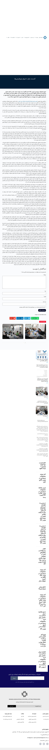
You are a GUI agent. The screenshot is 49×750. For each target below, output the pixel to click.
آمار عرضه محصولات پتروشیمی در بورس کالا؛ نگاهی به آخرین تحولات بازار (42, 575)
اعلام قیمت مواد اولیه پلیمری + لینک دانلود (42, 466)
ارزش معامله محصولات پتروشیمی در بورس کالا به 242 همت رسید (42, 492)
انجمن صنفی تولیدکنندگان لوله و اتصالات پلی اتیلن (28, 101)
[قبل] (23, 343)
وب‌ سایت (44, 301)
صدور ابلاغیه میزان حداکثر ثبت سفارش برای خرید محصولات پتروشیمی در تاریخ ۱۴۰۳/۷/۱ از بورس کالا (42, 620)
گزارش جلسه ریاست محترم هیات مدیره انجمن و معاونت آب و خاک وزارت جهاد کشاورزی (42, 380)
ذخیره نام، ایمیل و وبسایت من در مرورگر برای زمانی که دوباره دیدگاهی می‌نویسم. (32, 307)
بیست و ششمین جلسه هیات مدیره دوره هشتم (15, 337)
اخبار (22, 37)
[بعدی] (25, 343)
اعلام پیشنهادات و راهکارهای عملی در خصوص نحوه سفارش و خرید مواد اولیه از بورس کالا (42, 556)
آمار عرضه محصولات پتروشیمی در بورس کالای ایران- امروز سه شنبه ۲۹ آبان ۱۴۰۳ (42, 600)
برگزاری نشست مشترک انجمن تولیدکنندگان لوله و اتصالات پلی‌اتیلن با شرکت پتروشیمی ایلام (42, 445)
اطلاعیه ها (13, 37)
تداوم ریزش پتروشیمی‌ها (42, 588)
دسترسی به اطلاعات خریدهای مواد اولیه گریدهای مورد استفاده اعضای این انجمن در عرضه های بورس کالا (42, 534)
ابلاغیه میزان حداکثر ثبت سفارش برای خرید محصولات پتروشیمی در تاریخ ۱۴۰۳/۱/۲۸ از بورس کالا (42, 659)
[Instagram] (40, 744)
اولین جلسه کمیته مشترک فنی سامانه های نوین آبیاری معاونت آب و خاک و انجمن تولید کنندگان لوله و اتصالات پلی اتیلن (42, 439)
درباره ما (37, 37)
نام (45, 291)
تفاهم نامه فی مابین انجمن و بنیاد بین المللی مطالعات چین (42, 360)
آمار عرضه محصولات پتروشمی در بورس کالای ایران (42, 478)
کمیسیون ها (27, 37)
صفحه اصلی (41, 37)
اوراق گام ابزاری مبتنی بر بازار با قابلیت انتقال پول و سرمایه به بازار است (42, 640)
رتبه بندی (32, 37)
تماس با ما (18, 37)
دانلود (8, 37)
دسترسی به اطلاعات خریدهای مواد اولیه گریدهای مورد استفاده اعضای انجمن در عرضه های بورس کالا (42, 511)
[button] (35, 318)
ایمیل (45, 296)
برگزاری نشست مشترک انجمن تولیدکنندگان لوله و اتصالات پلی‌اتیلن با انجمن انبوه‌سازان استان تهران (42, 450)
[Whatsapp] (47, 744)
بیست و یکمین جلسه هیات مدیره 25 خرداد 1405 (42, 415)
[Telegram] (44, 744)
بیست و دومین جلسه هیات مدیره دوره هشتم (42, 396)
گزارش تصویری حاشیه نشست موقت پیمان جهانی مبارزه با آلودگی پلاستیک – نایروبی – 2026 (42, 455)
